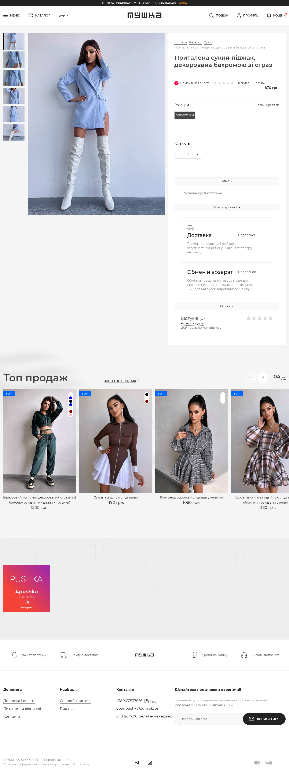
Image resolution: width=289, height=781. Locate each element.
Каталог (195, 42)
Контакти (11, 717)
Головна (180, 42)
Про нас (67, 709)
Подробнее (247, 235)
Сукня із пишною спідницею (116, 497)
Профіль (250, 15)
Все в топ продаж (120, 381)
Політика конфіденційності (21, 764)
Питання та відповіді (22, 709)
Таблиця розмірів (267, 105)
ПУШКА (181, 3)
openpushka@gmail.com (138, 708)
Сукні (208, 42)
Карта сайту (81, 764)
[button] (263, 377)
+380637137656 (129, 701)
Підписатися (267, 719)
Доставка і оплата (19, 701)
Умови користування (57, 764)
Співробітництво (75, 701)
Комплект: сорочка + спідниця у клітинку (192, 497)
